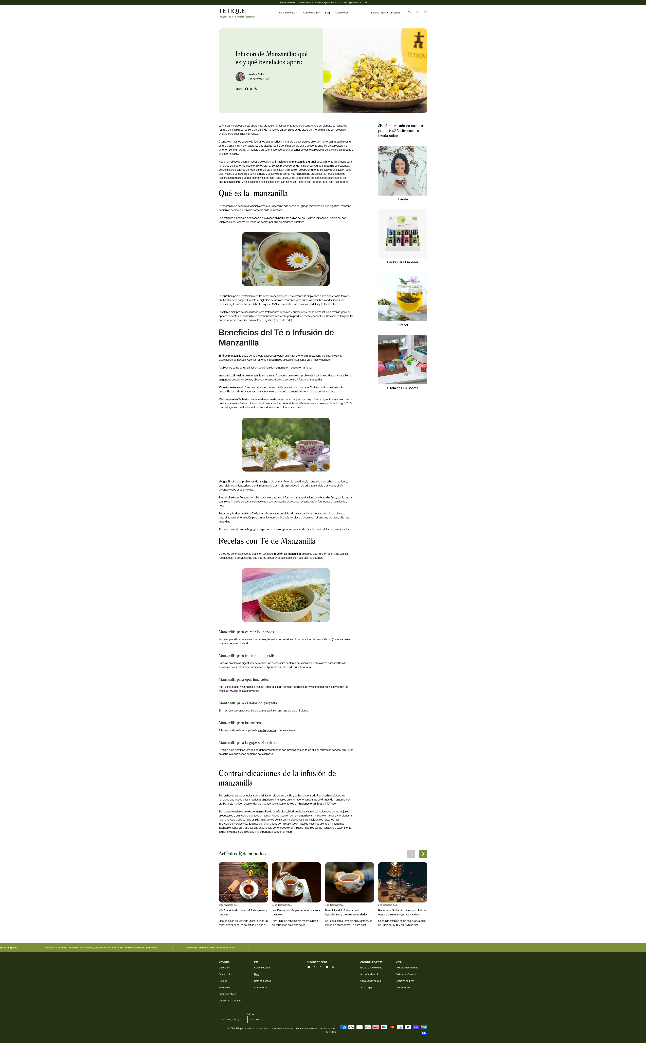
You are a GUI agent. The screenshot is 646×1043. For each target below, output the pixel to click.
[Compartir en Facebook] (246, 89)
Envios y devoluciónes (371, 967)
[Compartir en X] (251, 89)
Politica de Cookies (406, 974)
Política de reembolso (257, 1028)
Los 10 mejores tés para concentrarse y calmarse (296, 912)
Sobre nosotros (262, 967)
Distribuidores (403, 987)
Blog (256, 974)
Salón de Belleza (227, 994)
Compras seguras (405, 981)
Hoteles (223, 981)
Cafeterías (224, 967)
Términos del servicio (306, 1028)
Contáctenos (260, 987)
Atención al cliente (369, 974)
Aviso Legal (366, 987)
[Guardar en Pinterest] (256, 89)
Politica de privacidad (407, 967)
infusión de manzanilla (247, 375)
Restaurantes (225, 974)
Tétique (239, 1028)
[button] (288, 12)
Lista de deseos (262, 981)
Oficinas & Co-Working (230, 1000)
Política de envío (328, 1028)
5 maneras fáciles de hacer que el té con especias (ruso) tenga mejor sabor (402, 912)
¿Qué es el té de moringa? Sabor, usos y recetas (243, 912)
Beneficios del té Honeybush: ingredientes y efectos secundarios (346, 912)
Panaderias (224, 987)
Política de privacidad (282, 1028)
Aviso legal (331, 1032)
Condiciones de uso (370, 981)
